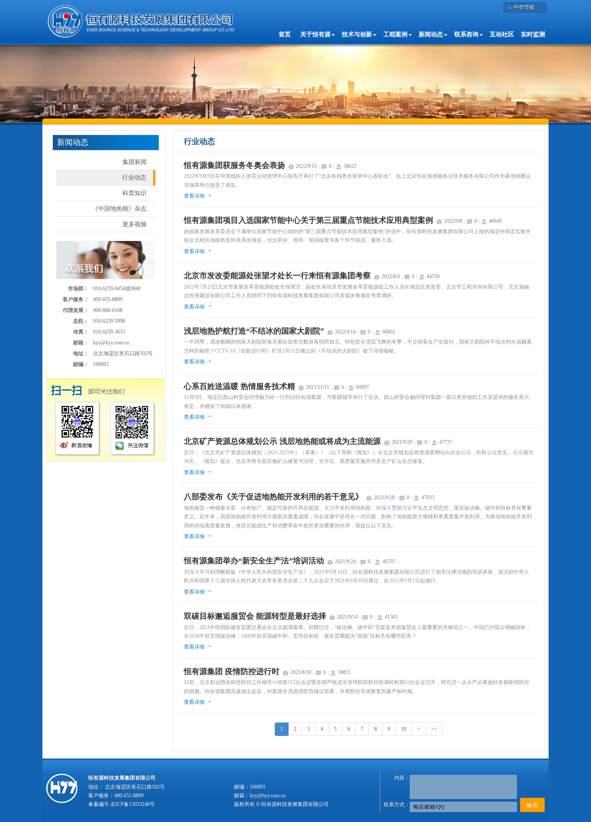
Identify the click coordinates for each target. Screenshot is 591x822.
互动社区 (502, 34)
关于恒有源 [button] (315, 34)
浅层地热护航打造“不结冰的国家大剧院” (254, 331)
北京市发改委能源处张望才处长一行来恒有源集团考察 (277, 275)
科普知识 (134, 193)
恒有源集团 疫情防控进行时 (231, 671)
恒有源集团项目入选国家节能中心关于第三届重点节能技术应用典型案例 (308, 220)
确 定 (532, 805)
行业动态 (134, 177)
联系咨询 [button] (466, 34)
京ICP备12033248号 (132, 804)
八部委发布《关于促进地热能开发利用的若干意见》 (273, 496)
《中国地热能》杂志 (119, 209)
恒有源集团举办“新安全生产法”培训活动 (254, 560)
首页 (285, 34)
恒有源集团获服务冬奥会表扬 (234, 165)
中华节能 (524, 7)
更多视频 (134, 224)
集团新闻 (134, 162)
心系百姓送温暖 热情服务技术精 (239, 386)
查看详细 (194, 196)
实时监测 (533, 34)
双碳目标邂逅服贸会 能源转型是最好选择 (255, 616)
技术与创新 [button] (357, 34)
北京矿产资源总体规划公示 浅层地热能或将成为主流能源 (282, 441)
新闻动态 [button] (431, 34)
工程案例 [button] (395, 34)
